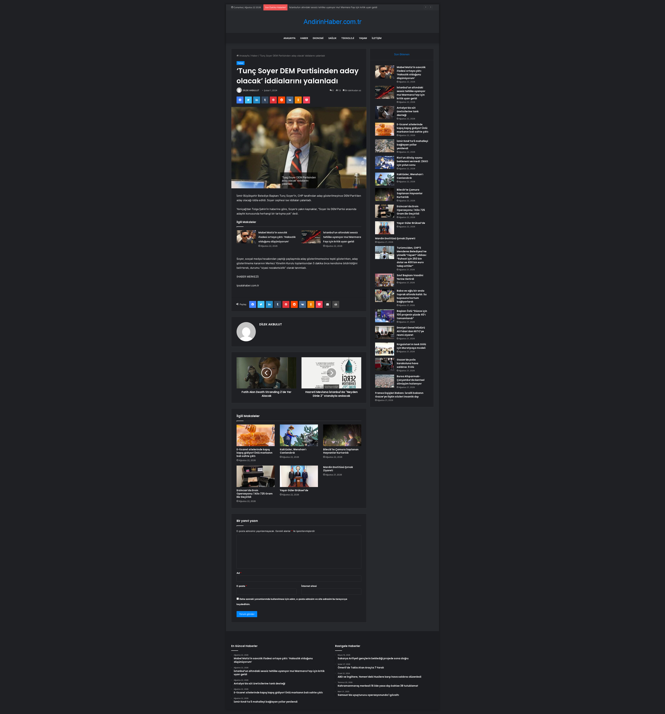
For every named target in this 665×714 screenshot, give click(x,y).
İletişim (377, 38)
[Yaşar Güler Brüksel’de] (299, 476)
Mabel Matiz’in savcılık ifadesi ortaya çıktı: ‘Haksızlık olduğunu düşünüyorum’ (277, 237)
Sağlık (332, 38)
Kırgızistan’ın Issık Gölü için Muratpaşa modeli (411, 346)
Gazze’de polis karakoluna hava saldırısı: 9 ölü (407, 363)
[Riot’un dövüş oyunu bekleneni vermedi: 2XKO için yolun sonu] (384, 162)
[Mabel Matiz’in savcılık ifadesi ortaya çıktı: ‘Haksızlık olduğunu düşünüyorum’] (246, 236)
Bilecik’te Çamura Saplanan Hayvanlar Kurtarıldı (340, 451)
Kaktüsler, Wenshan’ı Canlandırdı (293, 451)
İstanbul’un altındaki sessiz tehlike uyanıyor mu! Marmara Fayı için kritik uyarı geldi (342, 237)
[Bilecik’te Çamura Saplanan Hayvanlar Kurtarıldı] (342, 435)
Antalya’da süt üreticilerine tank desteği (310, 7)
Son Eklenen (402, 54)
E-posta (242, 586)
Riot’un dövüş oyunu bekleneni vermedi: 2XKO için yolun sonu (412, 161)
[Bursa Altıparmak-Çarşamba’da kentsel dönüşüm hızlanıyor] (384, 381)
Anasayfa (289, 38)
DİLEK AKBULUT (251, 90)
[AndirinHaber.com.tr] (332, 21)
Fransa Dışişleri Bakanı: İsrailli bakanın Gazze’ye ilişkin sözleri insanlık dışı (399, 394)
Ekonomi (318, 38)
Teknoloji (347, 38)
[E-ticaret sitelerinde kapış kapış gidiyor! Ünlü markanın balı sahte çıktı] (256, 435)
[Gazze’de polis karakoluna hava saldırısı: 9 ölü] (384, 364)
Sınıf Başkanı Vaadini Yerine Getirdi (410, 277)
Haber (304, 38)
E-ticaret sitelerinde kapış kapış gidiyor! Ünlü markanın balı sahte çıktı (254, 453)
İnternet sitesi (309, 586)
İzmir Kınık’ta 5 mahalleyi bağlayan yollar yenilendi (412, 144)
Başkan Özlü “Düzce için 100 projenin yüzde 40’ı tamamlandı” (412, 314)
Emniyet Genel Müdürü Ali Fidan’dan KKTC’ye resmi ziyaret (411, 331)
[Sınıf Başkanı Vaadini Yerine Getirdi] (384, 280)
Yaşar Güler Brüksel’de (294, 490)
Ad (239, 573)
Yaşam (363, 38)
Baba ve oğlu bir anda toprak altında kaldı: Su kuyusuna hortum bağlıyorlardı (412, 296)
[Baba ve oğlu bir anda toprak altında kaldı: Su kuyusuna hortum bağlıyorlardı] (384, 295)
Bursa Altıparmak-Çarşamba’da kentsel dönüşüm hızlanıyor (410, 380)
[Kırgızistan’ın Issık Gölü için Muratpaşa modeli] (384, 349)
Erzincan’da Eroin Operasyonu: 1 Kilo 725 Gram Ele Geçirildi (255, 494)
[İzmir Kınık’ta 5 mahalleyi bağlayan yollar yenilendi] (384, 145)
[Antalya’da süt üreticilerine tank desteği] (384, 112)
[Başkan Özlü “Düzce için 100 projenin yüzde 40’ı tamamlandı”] (384, 315)
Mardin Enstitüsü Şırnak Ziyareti (338, 468)
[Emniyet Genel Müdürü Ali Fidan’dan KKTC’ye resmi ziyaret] (384, 332)
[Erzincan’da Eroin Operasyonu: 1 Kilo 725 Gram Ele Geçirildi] (256, 476)
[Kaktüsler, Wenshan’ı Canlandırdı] (299, 435)
